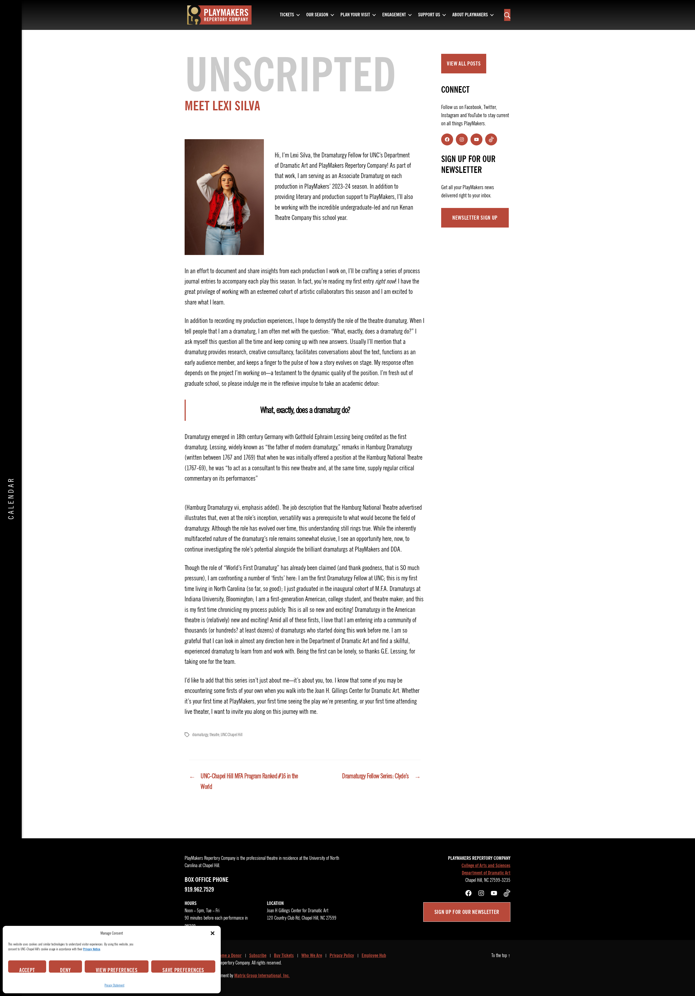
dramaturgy (200, 734)
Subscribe (257, 955)
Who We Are (311, 955)
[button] (212, 933)
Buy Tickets (284, 955)
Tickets (287, 15)
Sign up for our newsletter (466, 912)
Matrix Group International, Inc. (262, 975)
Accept (27, 970)
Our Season (317, 15)
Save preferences (183, 970)
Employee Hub (374, 955)
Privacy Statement (114, 985)
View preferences (117, 970)
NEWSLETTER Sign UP (475, 217)
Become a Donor (227, 955)
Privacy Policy (342, 955)
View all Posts (464, 63)
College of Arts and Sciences (486, 865)
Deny (65, 970)
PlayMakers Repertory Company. (225, 963)
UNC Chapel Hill (231, 734)
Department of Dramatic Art (486, 873)
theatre (214, 734)
